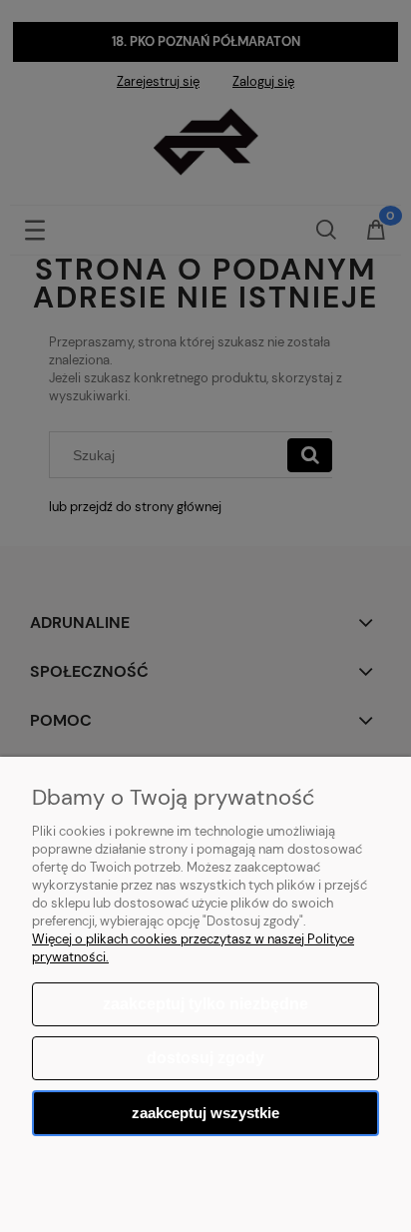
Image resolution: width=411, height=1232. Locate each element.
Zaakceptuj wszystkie (205, 1112)
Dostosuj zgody (205, 1057)
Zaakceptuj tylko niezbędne (205, 1003)
